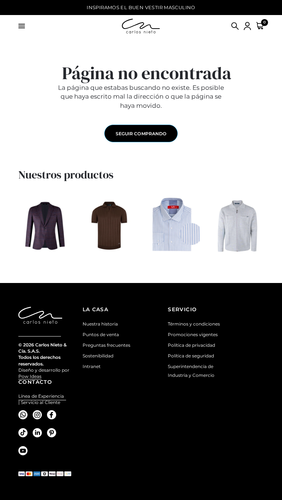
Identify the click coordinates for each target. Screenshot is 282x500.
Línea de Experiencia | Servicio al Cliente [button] (41, 396)
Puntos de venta (101, 334)
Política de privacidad (191, 345)
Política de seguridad (191, 356)
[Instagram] (39, 415)
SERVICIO (182, 309)
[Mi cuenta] (247, 26)
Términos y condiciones (194, 324)
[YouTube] (24, 450)
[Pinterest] (53, 432)
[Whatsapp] (24, 415)
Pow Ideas (29, 376)
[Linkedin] (39, 432)
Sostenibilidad (98, 356)
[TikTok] (24, 432)
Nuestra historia (100, 324)
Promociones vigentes (193, 334)
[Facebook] (53, 415)
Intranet (92, 366)
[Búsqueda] (235, 26)
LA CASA (96, 309)
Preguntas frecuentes (106, 345)
